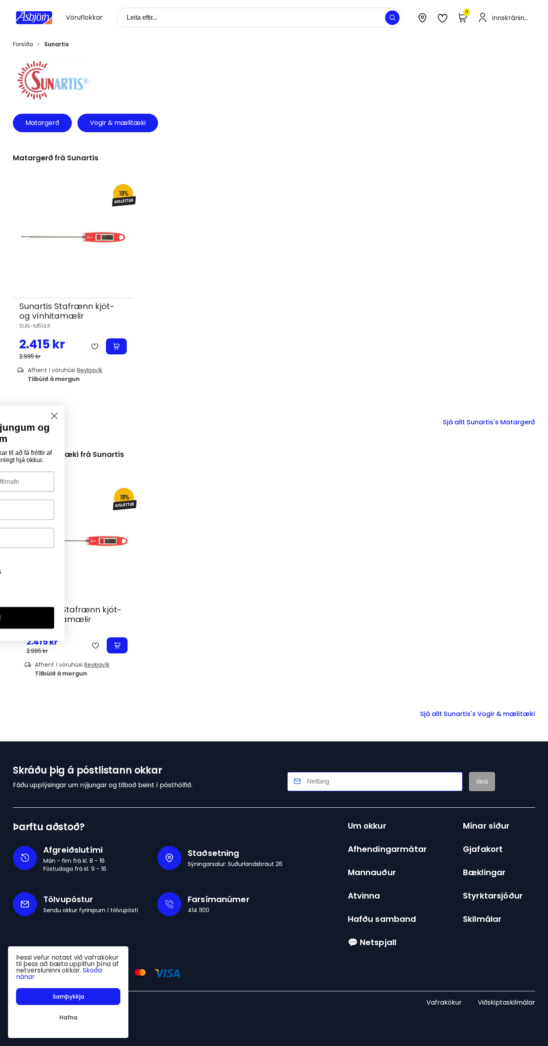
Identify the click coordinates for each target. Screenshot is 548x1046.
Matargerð (42, 122)
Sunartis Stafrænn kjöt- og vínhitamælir (66, 311)
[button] (392, 17)
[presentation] (84, 18)
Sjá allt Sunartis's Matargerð (489, 422)
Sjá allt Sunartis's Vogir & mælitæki (477, 713)
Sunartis (56, 44)
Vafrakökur (444, 1002)
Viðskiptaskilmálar (506, 1002)
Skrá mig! (238, 617)
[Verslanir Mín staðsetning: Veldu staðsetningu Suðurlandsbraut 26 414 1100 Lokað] (422, 18)
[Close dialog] (306, 416)
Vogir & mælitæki (118, 122)
